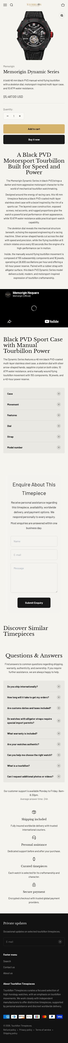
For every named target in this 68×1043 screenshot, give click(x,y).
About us (8, 973)
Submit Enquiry (34, 602)
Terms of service (43, 1029)
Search (7, 961)
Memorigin (9, 66)
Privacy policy (25, 1029)
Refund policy (9, 1029)
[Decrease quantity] (7, 116)
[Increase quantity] (20, 116)
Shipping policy (10, 1033)
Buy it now (34, 139)
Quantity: (8, 109)
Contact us (9, 967)
